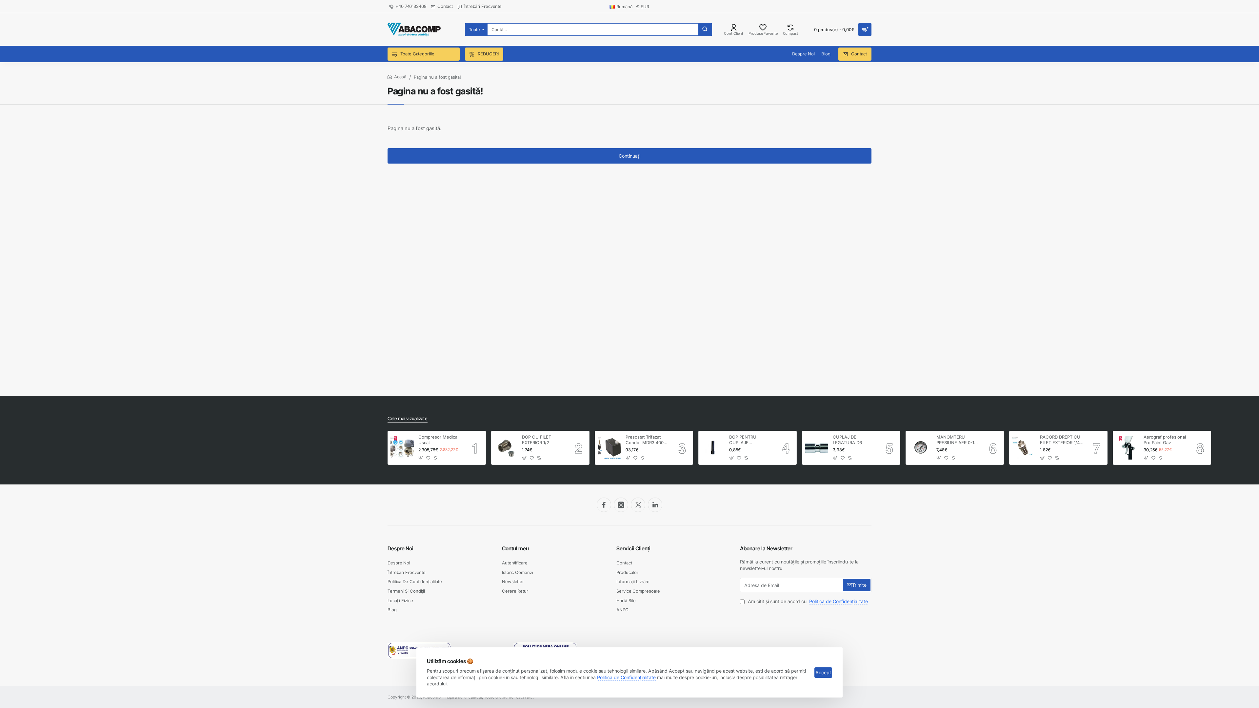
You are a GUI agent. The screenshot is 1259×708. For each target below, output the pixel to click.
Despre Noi (400, 548)
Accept (823, 672)
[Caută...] (704, 29)
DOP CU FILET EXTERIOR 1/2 (536, 439)
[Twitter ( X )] (638, 505)
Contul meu (515, 548)
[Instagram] (621, 505)
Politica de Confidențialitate (626, 677)
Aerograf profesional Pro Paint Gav (1165, 439)
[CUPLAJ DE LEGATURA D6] (816, 448)
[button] (421, 458)
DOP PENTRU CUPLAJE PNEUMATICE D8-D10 (747, 440)
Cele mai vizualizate (408, 418)
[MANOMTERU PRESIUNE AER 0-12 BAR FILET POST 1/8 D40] (920, 448)
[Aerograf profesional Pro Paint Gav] (1127, 448)
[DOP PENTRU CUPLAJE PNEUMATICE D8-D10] (713, 448)
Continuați (629, 156)
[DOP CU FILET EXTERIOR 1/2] (505, 448)
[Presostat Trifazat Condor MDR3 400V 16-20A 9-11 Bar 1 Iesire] (609, 448)
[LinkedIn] (655, 505)
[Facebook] (604, 505)
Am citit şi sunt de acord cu (807, 601)
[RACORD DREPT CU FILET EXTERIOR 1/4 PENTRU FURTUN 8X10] (1023, 448)
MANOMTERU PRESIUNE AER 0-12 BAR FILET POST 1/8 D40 (956, 440)
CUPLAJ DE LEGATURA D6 (847, 439)
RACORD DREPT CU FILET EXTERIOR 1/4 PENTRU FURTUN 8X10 (1060, 440)
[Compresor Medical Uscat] (402, 448)
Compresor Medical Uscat (438, 439)
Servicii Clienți (633, 548)
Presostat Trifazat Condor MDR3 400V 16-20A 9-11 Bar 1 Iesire (646, 440)
